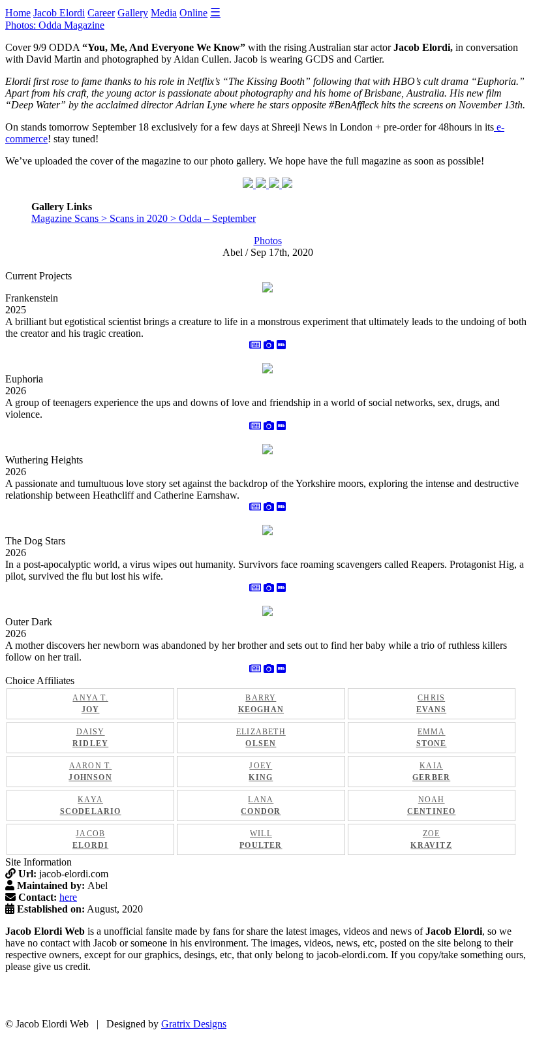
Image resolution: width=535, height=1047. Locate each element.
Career (101, 12)
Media (164, 12)
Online (193, 12)
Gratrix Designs (193, 1023)
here (68, 897)
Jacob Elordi (59, 12)
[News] (255, 345)
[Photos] (269, 345)
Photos (268, 240)
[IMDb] (281, 345)
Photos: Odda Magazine (54, 25)
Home (18, 12)
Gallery (132, 12)
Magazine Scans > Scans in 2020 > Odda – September (143, 218)
